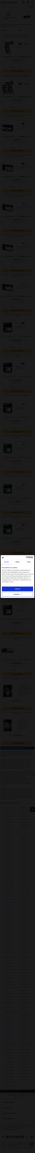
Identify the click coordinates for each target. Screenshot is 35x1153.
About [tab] (29, 562)
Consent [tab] (6, 562)
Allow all (17, 589)
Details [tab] (18, 562)
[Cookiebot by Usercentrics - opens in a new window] (26, 557)
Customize (17, 594)
